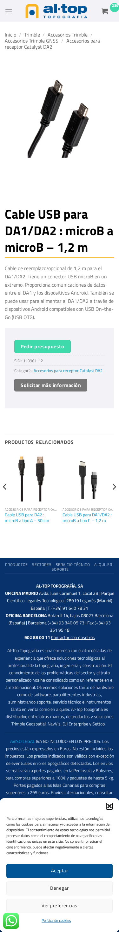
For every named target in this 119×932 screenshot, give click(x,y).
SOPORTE (60, 569)
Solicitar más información (51, 385)
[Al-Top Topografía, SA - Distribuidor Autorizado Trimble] (56, 11)
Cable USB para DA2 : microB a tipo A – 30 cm (27, 517)
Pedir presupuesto (42, 346)
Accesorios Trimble (68, 34)
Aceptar (59, 870)
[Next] (114, 500)
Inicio (10, 34)
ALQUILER (103, 564)
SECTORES (41, 564)
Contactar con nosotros (73, 637)
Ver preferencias (59, 905)
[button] (109, 806)
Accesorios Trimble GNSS (31, 40)
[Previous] (5, 500)
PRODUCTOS (16, 564)
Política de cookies (56, 920)
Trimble (32, 34)
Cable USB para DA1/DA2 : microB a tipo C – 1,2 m (87, 517)
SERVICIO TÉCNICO (73, 564)
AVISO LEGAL (22, 741)
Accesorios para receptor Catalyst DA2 (52, 44)
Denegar (59, 888)
